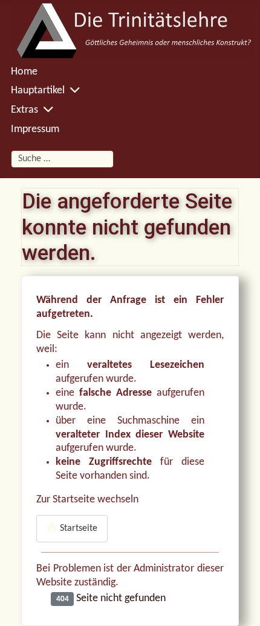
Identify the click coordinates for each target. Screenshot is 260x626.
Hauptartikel (38, 90)
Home (24, 72)
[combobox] (62, 159)
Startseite (77, 528)
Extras (24, 110)
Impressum (35, 129)
